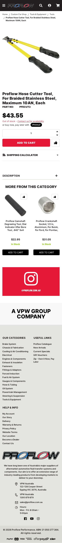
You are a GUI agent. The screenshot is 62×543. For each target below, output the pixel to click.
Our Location (8, 436)
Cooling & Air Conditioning (15, 351)
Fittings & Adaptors (11, 370)
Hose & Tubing (9, 384)
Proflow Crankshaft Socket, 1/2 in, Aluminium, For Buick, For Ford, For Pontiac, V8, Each (46, 227)
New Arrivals (39, 347)
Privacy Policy (9, 428)
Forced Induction (10, 373)
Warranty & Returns (11, 424)
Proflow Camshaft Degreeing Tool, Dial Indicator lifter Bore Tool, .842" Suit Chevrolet (15, 227)
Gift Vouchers (40, 355)
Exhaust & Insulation (12, 362)
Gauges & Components (13, 381)
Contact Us (8, 443)
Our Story (7, 417)
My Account (8, 413)
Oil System (7, 388)
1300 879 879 (27, 497)
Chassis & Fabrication (13, 347)
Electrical (7, 355)
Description (11, 175)
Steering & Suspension (13, 396)
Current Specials (41, 351)
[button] (3, 5)
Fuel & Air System (11, 377)
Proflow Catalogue (42, 344)
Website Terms (9, 432)
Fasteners (7, 366)
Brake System (9, 344)
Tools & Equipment (11, 399)
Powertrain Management (14, 392)
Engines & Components (14, 359)
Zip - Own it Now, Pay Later (43, 360)
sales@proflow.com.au (31, 502)
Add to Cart (26, 142)
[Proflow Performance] (21, 5)
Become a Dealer (10, 439)
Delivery (6, 421)
